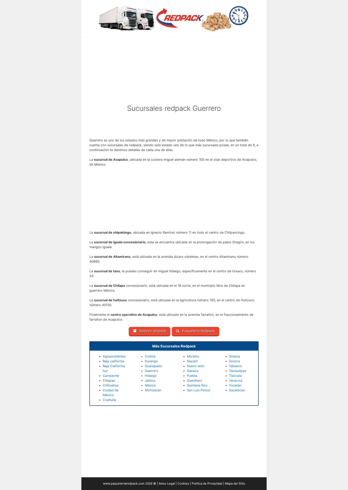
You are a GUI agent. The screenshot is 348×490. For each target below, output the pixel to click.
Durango (151, 361)
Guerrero (151, 371)
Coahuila (109, 400)
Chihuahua (111, 385)
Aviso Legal (167, 483)
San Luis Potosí (198, 390)
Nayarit (192, 361)
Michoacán (153, 390)
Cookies (183, 483)
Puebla (192, 376)
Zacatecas (237, 390)
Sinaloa (234, 356)
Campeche (111, 376)
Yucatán (235, 385)
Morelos (193, 356)
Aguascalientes (114, 356)
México (150, 385)
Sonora (234, 361)
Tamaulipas (237, 371)
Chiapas (109, 380)
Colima (150, 356)
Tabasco (235, 366)
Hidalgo (151, 376)
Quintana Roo (197, 385)
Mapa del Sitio (235, 483)
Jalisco (150, 380)
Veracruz (235, 380)
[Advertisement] (174, 73)
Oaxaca (192, 371)
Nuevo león (195, 366)
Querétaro (194, 380)
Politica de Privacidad (207, 483)
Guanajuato (153, 366)
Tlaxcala (235, 376)
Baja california (113, 361)
